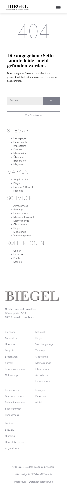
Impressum (19, 146)
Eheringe (18, 210)
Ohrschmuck (20, 224)
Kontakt (17, 150)
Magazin (18, 164)
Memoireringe (21, 221)
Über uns (18, 157)
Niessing (18, 191)
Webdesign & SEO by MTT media (33, 474)
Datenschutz (20, 142)
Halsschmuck (20, 213)
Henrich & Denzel (23, 187)
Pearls (16, 258)
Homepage (19, 138)
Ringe (16, 228)
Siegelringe (19, 232)
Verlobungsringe (22, 236)
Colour (17, 251)
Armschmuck (20, 206)
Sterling (17, 262)
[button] (58, 7)
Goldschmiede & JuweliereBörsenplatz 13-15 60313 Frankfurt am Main (20, 313)
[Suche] (51, 101)
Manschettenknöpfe (24, 217)
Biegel (17, 183)
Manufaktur (19, 153)
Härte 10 (18, 254)
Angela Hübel (21, 180)
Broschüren (19, 161)
